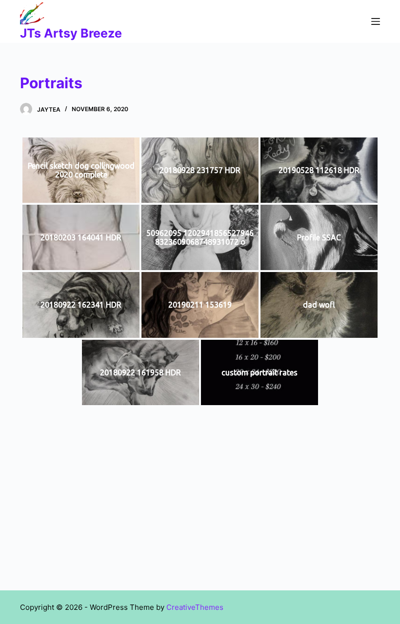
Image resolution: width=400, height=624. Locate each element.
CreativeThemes (194, 607)
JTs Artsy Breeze (71, 33)
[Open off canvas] (375, 21)
